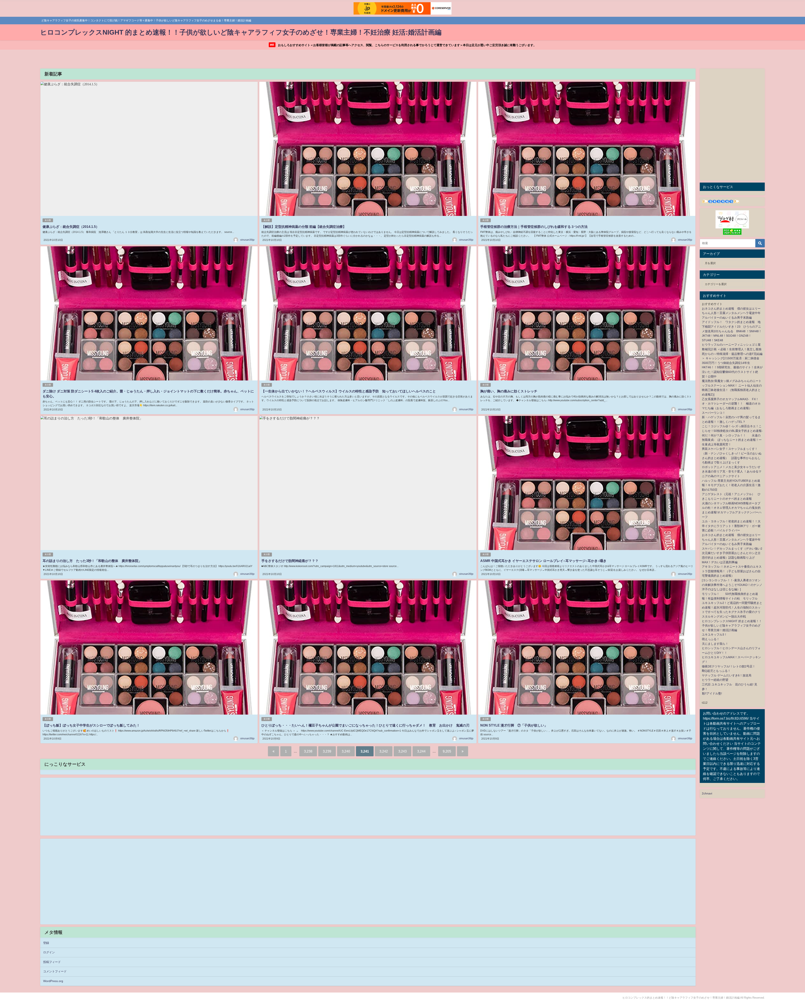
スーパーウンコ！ (713, 412)
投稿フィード (52, 961)
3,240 (346, 751)
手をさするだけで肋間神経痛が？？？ (289, 560)
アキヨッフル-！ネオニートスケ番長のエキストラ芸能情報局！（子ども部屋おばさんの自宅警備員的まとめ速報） (732, 571)
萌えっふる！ (710, 639)
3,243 (402, 751)
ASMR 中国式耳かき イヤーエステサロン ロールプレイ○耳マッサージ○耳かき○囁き (543, 560)
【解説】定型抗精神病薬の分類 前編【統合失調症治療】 (303, 226)
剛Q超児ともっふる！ (716, 670)
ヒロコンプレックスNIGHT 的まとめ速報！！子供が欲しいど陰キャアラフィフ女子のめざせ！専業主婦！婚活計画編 (732, 626)
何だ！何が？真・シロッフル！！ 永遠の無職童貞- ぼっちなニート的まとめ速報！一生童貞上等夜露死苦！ (732, 440)
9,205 (447, 751)
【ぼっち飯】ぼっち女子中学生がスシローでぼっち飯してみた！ (91, 725)
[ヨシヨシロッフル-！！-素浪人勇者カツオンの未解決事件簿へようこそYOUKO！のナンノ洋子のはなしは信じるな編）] (732, 585)
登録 (46, 942)
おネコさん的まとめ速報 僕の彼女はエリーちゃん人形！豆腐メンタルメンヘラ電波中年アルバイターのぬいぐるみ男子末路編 (731, 313)
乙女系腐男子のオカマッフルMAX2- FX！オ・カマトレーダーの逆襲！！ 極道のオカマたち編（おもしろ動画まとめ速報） (731, 404)
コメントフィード (55, 971)
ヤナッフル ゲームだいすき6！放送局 (726, 675)
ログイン (49, 952)
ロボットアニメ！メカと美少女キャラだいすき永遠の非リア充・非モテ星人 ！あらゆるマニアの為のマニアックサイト (731, 471)
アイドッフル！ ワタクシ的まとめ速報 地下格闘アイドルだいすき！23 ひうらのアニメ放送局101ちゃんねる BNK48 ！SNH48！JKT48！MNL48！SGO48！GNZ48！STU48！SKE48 (732, 330)
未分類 (48, 220)
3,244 (421, 751)
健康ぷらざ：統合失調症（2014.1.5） (71, 226)
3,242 (383, 751)
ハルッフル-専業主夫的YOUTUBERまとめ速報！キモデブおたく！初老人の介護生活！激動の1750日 (731, 485)
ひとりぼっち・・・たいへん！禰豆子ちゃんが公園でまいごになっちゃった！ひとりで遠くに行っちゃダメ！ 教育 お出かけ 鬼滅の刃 (365, 725)
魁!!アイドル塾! (712, 693)
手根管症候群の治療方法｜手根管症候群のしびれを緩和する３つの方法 (534, 226)
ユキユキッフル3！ (714, 634)
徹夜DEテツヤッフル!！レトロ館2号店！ (728, 666)
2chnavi (707, 793)
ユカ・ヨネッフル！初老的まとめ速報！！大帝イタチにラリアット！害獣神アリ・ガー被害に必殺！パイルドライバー (731, 526)
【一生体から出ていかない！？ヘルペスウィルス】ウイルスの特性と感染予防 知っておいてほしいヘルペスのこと (348, 391)
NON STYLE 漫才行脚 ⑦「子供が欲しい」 (514, 725)
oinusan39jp (247, 240)
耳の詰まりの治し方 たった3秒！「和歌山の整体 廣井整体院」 (92, 560)
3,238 (308, 751)
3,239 (327, 751)
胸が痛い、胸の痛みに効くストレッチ (508, 391)
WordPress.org (53, 981)
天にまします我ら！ (715, 643)
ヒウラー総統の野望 (715, 679)
